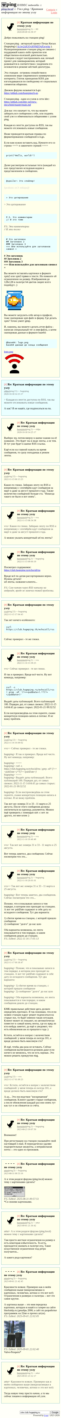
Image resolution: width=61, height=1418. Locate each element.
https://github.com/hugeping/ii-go (21, 93)
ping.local (7, 9)
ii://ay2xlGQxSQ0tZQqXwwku (33, 46)
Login (54, 12)
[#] (18, 22)
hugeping (21, 29)
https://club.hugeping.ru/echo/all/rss (22, 570)
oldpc (6, 391)
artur (6, 1170)
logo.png (8, 351)
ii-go (46, 1415)
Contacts (50, 9)
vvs (5, 476)
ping (11, 4)
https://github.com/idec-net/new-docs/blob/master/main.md (20, 103)
